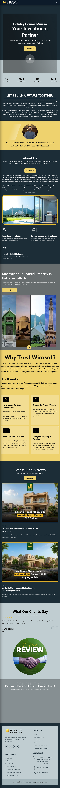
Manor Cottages (12, 767)
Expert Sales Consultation (11, 236)
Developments (38, 740)
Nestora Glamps (12, 764)
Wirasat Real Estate (29, 782)
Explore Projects (30, 48)
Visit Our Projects (8, 290)
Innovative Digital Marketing (12, 254)
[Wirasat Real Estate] (10, 2)
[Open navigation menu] (56, 2)
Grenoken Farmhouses (13, 769)
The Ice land (10, 761)
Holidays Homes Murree (14, 772)
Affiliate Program (39, 737)
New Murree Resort (12, 775)
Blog (35, 734)
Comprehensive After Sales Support (44, 236)
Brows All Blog (29, 478)
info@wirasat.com (42, 772)
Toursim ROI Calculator (41, 748)
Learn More (29, 170)
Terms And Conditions (41, 746)
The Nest (9, 758)
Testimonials (38, 743)
